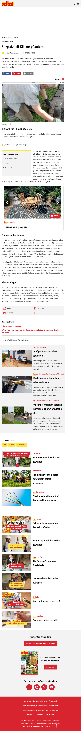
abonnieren (50, 667)
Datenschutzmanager (30, 705)
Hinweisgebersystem (30, 710)
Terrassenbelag (21, 444)
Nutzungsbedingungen (40, 701)
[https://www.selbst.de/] (8, 3)
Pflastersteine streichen (11, 326)
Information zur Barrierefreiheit (48, 705)
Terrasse (16, 38)
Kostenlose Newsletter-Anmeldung (40, 643)
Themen (29, 715)
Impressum (27, 701)
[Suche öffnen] (74, 4)
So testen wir (54, 710)
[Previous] (5, 103)
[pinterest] (44, 687)
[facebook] (29, 687)
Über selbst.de (43, 710)
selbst (4, 38)
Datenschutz (53, 701)
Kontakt (47, 715)
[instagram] (37, 687)
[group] (33, 109)
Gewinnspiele (38, 715)
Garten (9, 38)
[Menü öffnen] (78, 3)
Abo (52, 715)
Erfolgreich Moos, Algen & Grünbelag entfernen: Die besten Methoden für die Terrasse (30, 331)
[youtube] (52, 687)
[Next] (61, 103)
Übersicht (58, 79)
